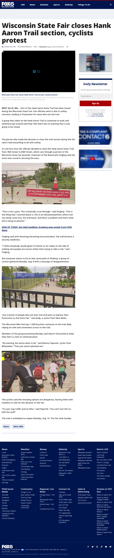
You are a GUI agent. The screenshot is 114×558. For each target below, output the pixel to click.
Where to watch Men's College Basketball (102, 516)
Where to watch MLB (104, 502)
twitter (92, 547)
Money (43, 449)
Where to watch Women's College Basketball (103, 523)
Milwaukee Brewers (85, 452)
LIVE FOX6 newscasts (100, 456)
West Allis (18, 426)
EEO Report (63, 508)
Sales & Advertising (83, 490)
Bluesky (4, 508)
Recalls (42, 458)
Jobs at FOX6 (63, 505)
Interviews (62, 465)
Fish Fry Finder (26, 497)
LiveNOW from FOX (104, 465)
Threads (5, 506)
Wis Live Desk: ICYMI (104, 460)
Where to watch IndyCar (102, 511)
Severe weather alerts (26, 453)
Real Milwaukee (64, 460)
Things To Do (26, 492)
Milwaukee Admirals (85, 460)
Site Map (5, 483)
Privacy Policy (98, 114)
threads (101, 547)
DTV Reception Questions (64, 521)
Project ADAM (26, 503)
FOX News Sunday (103, 476)
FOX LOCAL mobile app (9, 476)
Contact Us (64, 489)
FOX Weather (25, 469)
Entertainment (7, 462)
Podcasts (5, 465)
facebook (88, 547)
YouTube (5, 495)
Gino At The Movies (66, 470)
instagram (97, 547)
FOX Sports (101, 470)
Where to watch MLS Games (104, 533)
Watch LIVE (102, 449)
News (35, 47)
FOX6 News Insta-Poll (8, 471)
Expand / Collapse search (111, 4)
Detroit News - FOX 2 (47, 505)
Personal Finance (46, 460)
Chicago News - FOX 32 (47, 496)
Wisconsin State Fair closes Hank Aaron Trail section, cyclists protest (30, 95)
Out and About (64, 462)
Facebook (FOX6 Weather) (8, 515)
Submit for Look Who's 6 (64, 453)
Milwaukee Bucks (84, 468)
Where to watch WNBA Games (102, 529)
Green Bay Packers (85, 455)
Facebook (5, 497)
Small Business (45, 466)
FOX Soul (100, 473)
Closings (24, 472)
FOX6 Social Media (7, 490)
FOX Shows (101, 478)
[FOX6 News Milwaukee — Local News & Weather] (9, 4)
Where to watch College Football (102, 498)
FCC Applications (65, 513)
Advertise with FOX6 (85, 497)
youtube (106, 547)
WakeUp (63, 449)
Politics (4, 468)
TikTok (4, 503)
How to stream (102, 452)
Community (26, 489)
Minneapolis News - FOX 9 (47, 500)
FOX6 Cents (44, 455)
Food (61, 468)
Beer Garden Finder (28, 495)
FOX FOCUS (82, 500)
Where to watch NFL (104, 495)
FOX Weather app (27, 466)
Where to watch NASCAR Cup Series (104, 506)
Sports (81, 449)
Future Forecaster (27, 474)
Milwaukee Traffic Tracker (65, 474)
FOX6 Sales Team (84, 495)
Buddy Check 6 (26, 500)
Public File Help (64, 510)
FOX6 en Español (8, 480)
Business (43, 463)
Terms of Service (97, 116)
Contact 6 (43, 452)
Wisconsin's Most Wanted (8, 456)
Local (4, 452)
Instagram (5, 500)
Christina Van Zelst (10, 47)
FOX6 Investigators (8, 460)
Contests (62, 492)
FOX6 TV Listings (103, 462)
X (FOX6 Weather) (8, 518)
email (110, 547)
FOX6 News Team (65, 502)
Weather (25, 449)
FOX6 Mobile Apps (65, 499)
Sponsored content (85, 503)
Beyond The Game (84, 458)
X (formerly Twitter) (9, 511)
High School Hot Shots (84, 464)
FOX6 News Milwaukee (25, 47)
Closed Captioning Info (65, 517)
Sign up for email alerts (65, 496)
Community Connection (25, 507)
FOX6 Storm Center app (28, 458)
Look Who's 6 (64, 457)
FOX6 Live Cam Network (26, 463)
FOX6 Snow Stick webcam (27, 478)
